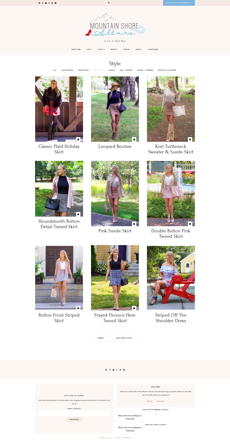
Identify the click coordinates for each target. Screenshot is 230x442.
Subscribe (153, 49)
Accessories (67, 70)
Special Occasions (167, 70)
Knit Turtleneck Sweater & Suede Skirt (171, 149)
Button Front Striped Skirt (59, 317)
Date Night (98, 70)
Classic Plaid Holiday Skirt (59, 149)
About (150, 401)
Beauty (114, 49)
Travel (127, 49)
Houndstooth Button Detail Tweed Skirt (59, 224)
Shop (138, 49)
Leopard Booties (115, 146)
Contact (161, 401)
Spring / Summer (145, 70)
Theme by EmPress (123, 438)
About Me (76, 49)
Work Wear (83, 70)
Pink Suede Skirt (115, 231)
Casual (111, 70)
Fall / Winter (126, 70)
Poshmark (130, 418)
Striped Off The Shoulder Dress (171, 317)
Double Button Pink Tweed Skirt (170, 233)
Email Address (74, 409)
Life (88, 49)
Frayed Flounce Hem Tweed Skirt (114, 317)
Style (100, 49)
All (55, 70)
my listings (134, 415)
